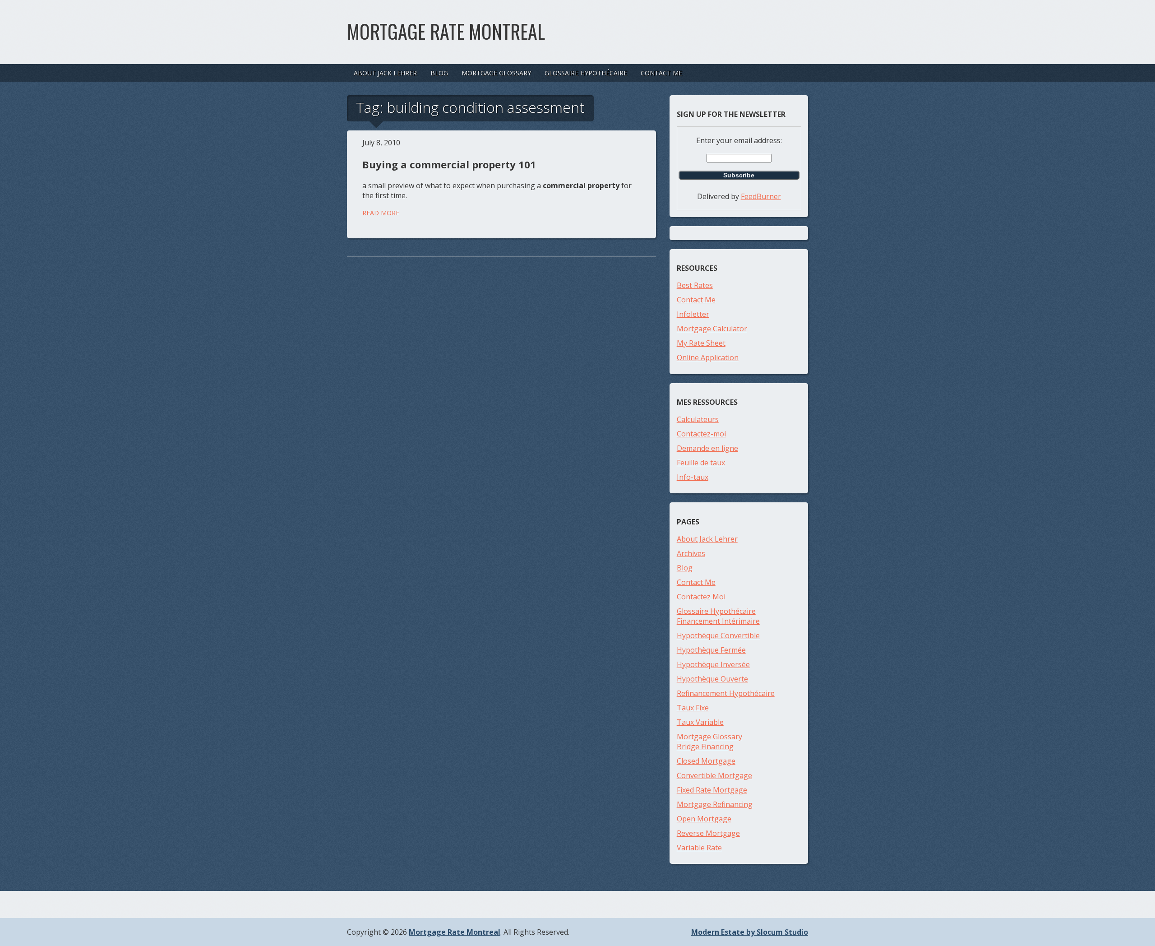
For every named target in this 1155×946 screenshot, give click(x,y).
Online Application (708, 357)
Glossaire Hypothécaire (586, 73)
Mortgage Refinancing (715, 804)
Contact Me (661, 73)
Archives (691, 553)
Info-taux (692, 477)
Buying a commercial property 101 (449, 164)
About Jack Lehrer (385, 73)
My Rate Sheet (701, 343)
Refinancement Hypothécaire (726, 693)
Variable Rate (699, 848)
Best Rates (695, 285)
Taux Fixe (693, 708)
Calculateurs (698, 419)
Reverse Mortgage (708, 833)
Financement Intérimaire (718, 621)
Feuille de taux (701, 463)
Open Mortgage (704, 819)
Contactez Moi (701, 597)
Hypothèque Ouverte (712, 679)
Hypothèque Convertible (718, 635)
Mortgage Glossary (496, 73)
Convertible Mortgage (714, 775)
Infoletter (693, 314)
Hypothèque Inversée (713, 664)
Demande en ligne (707, 448)
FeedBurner (761, 196)
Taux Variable (700, 722)
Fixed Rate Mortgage (712, 790)
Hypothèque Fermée (711, 650)
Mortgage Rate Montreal (446, 31)
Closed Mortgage (706, 761)
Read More (380, 213)
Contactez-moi (701, 434)
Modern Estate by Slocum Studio (749, 932)
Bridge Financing (705, 746)
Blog (439, 73)
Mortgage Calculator (712, 329)
